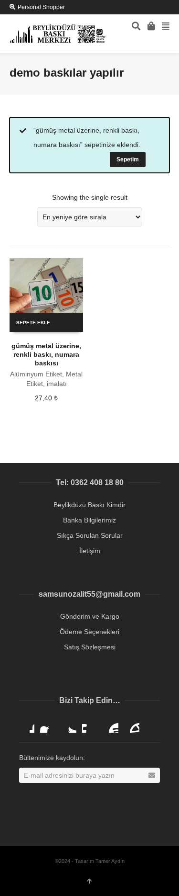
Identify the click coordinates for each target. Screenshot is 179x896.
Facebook (47, 725)
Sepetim (127, 159)
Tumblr (131, 725)
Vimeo (89, 725)
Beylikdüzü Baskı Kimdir (89, 505)
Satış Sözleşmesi (90, 647)
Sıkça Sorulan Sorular (90, 535)
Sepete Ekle (33, 322)
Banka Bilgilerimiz (89, 520)
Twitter (68, 725)
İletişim (89, 551)
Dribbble (26, 725)
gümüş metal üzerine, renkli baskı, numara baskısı (46, 354)
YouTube (110, 725)
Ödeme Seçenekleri (89, 631)
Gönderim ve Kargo (89, 616)
